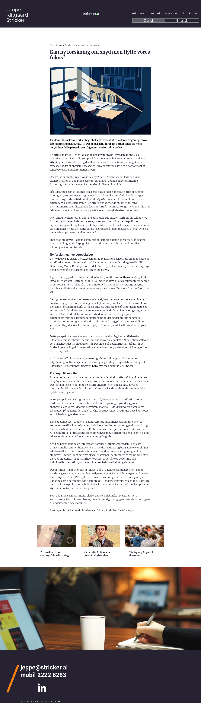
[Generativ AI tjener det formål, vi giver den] (100, 536)
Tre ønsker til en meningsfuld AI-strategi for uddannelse (55, 554)
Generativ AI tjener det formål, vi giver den (98, 554)
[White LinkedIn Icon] (42, 688)
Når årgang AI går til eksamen (141, 554)
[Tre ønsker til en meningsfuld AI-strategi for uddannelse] (56, 536)
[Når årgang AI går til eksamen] (144, 536)
